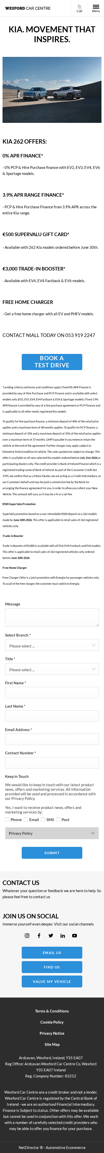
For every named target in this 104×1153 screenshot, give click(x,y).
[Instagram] (27, 935)
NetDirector (29, 1147)
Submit (52, 853)
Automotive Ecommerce (66, 1147)
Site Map (52, 1044)
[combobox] (52, 645)
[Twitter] (50, 935)
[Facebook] (39, 935)
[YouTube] (74, 935)
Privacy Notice (52, 1033)
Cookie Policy (52, 1022)
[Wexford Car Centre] (27, 8)
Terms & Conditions (52, 1011)
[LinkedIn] (62, 935)
